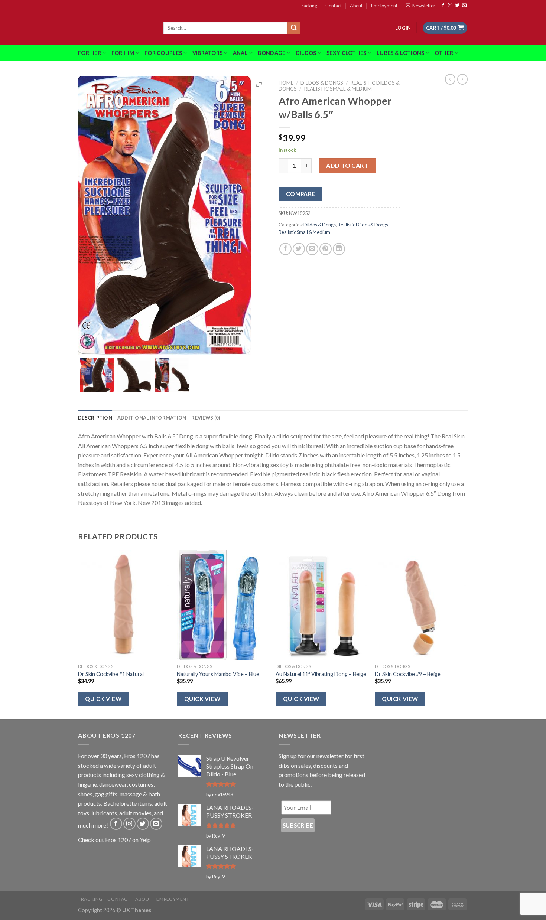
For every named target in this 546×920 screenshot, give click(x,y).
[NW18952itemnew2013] (134, 375)
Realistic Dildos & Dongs (363, 225)
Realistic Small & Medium (338, 89)
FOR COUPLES (163, 53)
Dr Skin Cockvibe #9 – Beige (408, 674)
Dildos (306, 53)
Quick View (103, 698)
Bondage (271, 53)
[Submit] (293, 28)
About (356, 6)
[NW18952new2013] (172, 375)
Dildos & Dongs (321, 83)
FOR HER (89, 53)
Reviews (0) (205, 418)
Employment (384, 6)
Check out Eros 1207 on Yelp (114, 839)
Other (444, 53)
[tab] (95, 417)
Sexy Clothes (346, 53)
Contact (333, 6)
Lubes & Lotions (400, 53)
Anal (240, 53)
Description (95, 418)
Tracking (308, 6)
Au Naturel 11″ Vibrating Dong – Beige (321, 674)
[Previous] (78, 633)
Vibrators (207, 53)
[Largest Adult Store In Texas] (115, 28)
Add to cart (347, 165)
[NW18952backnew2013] (97, 375)
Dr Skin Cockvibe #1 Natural (111, 674)
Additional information (151, 418)
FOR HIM (122, 53)
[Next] (465, 633)
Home (286, 83)
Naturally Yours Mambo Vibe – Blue (218, 674)
